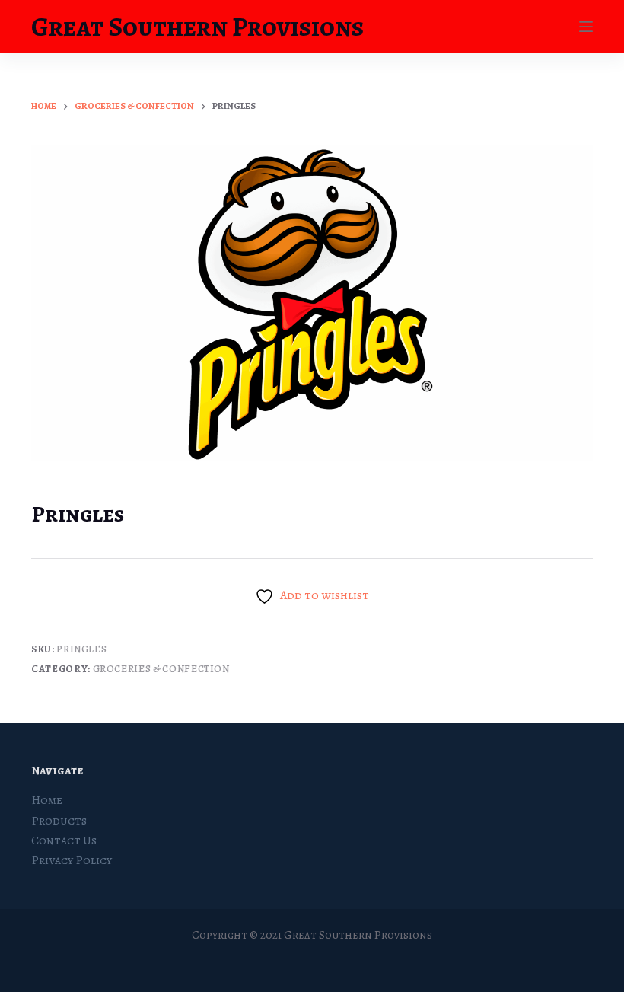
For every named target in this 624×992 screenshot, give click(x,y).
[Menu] (586, 26)
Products (59, 820)
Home (46, 800)
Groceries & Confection (161, 668)
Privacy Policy (71, 860)
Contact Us (64, 840)
